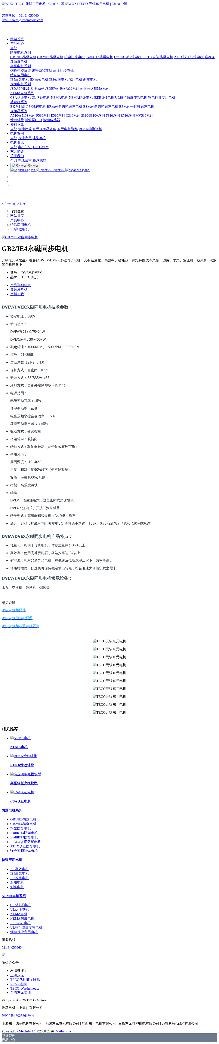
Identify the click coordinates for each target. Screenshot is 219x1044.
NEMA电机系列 (14, 896)
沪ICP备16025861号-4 (18, 1015)
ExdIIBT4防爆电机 (24, 837)
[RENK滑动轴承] (23, 756)
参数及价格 (18, 289)
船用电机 (17, 882)
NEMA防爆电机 (22, 918)
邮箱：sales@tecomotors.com (22, 20)
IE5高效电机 (19, 869)
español (84, 170)
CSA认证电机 (20, 905)
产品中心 (17, 220)
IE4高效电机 (19, 229)
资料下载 (17, 294)
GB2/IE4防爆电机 (23, 824)
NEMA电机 (18, 914)
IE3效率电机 (19, 878)
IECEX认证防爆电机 (25, 842)
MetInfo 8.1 (27, 1031)
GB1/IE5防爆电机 (23, 819)
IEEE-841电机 (20, 923)
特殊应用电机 (20, 225)
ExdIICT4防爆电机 (24, 833)
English (30, 170)
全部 (13, 48)
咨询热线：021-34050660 (20, 15)
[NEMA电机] (20, 738)
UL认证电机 (19, 909)
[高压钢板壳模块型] (25, 774)
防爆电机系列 (12, 810)
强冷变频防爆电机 (24, 851)
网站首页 (17, 39)
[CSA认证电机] (22, 792)
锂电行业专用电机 (24, 932)
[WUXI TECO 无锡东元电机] (109, 4)
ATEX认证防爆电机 (25, 846)
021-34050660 (12, 947)
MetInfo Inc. (64, 1031)
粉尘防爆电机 (20, 828)
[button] (9, 204)
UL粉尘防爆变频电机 (26, 927)
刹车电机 (17, 887)
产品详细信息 (20, 285)
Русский (58, 170)
